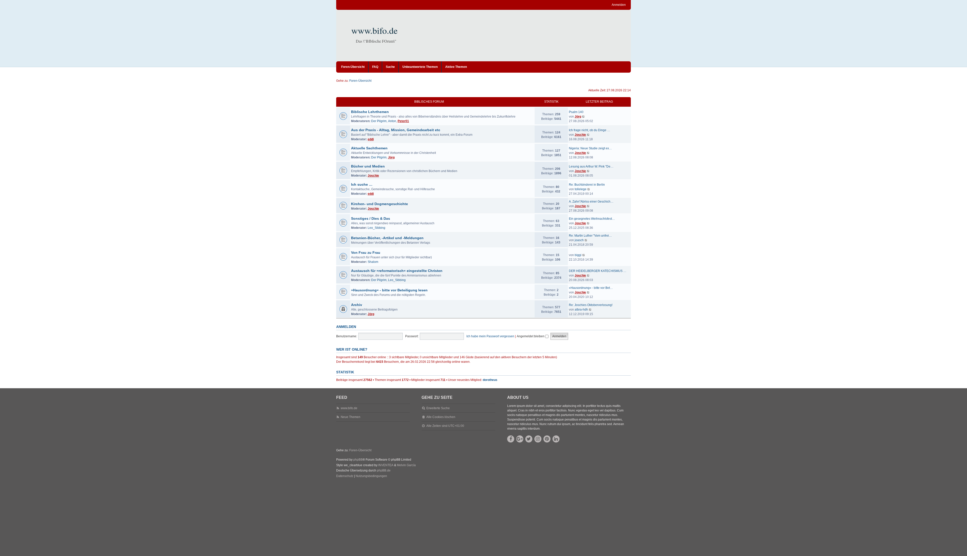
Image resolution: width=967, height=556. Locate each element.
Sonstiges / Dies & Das (370, 218)
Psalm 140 (576, 112)
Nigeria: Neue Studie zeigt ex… (590, 148)
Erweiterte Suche (438, 408)
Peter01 (403, 121)
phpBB (358, 459)
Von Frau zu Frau (365, 253)
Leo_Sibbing (376, 228)
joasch (579, 240)
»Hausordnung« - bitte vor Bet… (591, 288)
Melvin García (406, 465)
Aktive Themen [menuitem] (456, 67)
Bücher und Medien (368, 166)
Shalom (373, 262)
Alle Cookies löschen (440, 417)
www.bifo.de (374, 30)
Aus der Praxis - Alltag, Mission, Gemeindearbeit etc (395, 130)
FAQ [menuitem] (375, 67)
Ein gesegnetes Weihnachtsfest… (592, 218)
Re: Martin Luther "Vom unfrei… (590, 235)
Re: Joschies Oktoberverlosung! (590, 305)
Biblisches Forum (429, 101)
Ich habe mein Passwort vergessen (490, 336)
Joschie (580, 134)
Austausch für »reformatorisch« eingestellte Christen (396, 271)
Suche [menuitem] (390, 67)
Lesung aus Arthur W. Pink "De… (591, 166)
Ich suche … (361, 184)
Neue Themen (350, 417)
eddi (371, 139)
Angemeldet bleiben (531, 336)
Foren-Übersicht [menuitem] (353, 67)
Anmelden (346, 327)
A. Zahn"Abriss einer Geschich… (591, 201)
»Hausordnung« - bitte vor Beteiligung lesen (389, 290)
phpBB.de (384, 470)
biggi (578, 255)
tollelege (580, 189)
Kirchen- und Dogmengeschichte (379, 204)
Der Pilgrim (379, 121)
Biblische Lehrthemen (370, 112)
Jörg (578, 116)
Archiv (356, 305)
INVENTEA (385, 465)
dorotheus (490, 380)
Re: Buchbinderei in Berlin (587, 184)
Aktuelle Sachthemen (369, 148)
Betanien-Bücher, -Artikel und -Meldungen (387, 238)
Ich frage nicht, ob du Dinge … (589, 130)
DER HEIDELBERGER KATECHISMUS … (597, 271)
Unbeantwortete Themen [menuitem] (420, 67)
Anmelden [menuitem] (619, 5)
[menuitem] (344, 476)
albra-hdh (581, 309)
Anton (392, 121)
